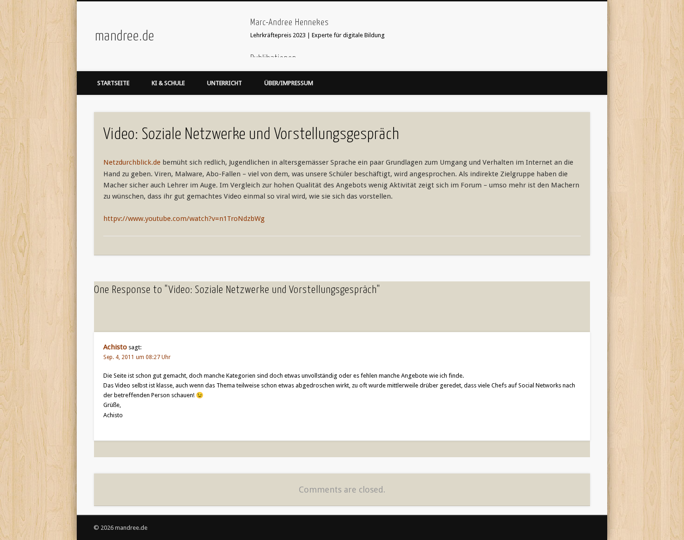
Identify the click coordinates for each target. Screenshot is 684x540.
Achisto (115, 347)
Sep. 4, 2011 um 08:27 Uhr (137, 357)
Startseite (113, 83)
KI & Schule (168, 83)
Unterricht (224, 83)
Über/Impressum (288, 83)
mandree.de (124, 36)
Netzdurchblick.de (132, 162)
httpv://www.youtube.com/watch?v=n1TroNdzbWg (184, 218)
